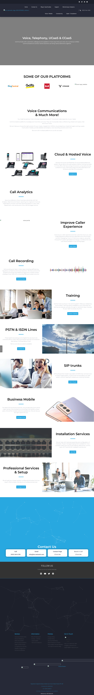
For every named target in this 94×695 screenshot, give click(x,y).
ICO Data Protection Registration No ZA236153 (47, 691)
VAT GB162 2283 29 (47, 688)
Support (57, 7)
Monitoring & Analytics (69, 7)
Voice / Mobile (48, 13)
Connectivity (59, 13)
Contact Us (34, 7)
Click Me (57, 554)
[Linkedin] (84, 2)
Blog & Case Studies (46, 7)
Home (26, 7)
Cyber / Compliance (71, 13)
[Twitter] (82, 2)
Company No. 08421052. (47, 686)
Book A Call (78, 551)
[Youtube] (87, 2)
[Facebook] (79, 2)
